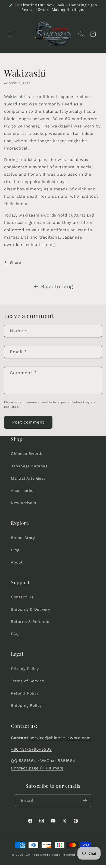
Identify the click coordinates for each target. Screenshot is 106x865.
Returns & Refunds (30, 621)
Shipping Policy (26, 705)
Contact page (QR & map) (37, 768)
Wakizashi (15, 96)
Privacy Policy (25, 668)
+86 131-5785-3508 (31, 749)
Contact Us (22, 597)
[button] (11, 34)
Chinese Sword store (43, 855)
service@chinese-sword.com (60, 737)
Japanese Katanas (29, 466)
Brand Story (23, 537)
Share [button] (15, 262)
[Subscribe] (85, 800)
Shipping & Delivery (30, 609)
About (17, 562)
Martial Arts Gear (28, 478)
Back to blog (57, 286)
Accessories (23, 490)
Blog (15, 550)
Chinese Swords (27, 453)
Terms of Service (27, 681)
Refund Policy (25, 693)
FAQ (15, 634)
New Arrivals (23, 503)
